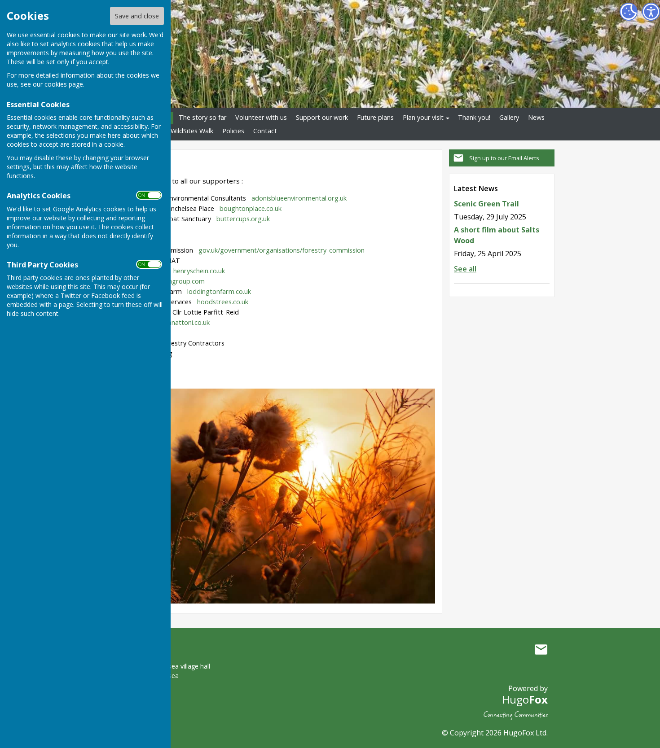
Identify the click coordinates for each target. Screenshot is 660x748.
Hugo (525, 699)
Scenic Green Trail (486, 204)
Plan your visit (423, 117)
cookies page (63, 84)
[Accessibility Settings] (651, 12)
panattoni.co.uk (187, 322)
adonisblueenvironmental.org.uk (299, 198)
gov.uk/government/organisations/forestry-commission (281, 250)
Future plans (375, 117)
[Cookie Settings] (629, 12)
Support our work (322, 117)
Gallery (509, 117)
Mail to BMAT (541, 649)
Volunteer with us (261, 117)
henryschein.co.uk (199, 271)
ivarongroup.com (179, 281)
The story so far (202, 117)
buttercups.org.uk (243, 218)
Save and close (137, 16)
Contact (265, 131)
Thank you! (474, 117)
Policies (233, 131)
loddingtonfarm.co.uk (219, 291)
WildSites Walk (192, 131)
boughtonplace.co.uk (251, 208)
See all (465, 269)
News (536, 117)
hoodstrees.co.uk (222, 301)
